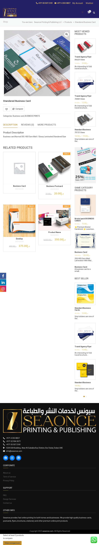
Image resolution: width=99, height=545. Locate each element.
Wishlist (89, 3)
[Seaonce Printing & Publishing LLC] (10, 12)
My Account (77, 3)
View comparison (12, 543)
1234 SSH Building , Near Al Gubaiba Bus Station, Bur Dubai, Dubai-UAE (34, 448)
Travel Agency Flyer (83, 57)
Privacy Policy (8, 481)
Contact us (7, 503)
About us (6, 473)
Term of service (9, 477)
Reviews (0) (27, 124)
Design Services (9, 499)
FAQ (4, 495)
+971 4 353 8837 (13, 438)
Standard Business (83, 130)
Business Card (81, 252)
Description (10, 124)
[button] (66, 34)
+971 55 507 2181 (13, 444)
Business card (18, 116)
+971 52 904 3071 (13, 441)
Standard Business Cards (83, 309)
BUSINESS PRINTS (32, 116)
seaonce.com (48, 531)
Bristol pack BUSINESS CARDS (84, 220)
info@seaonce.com (14, 451)
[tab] (10, 125)
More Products (47, 124)
